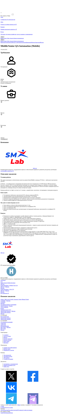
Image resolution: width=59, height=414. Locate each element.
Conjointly (3, 300)
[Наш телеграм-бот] (33, 403)
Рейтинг (33, 42)
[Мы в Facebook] (33, 381)
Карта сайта (6, 341)
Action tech (3, 323)
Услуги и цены (7, 336)
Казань (11, 306)
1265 (10, 405)
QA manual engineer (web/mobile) (8, 304)
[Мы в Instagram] (33, 392)
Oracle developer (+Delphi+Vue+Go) (9, 285)
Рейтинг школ (6, 349)
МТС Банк (3, 327)
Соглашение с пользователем (10, 364)
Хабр (2, 412)
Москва (7, 286)
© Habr (2, 406)
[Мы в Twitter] (11, 381)
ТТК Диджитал (4, 306)
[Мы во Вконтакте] (11, 392)
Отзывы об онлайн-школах (10, 347)
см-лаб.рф (3, 171)
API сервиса (6, 357)
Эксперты (23, 42)
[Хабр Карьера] (6, 14)
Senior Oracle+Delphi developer (8, 282)
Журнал (42, 42)
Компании (28, 42)
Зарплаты (37, 42)
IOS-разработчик (5, 316)
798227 (19, 405)
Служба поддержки (8, 359)
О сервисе (5, 334)
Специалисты (8, 42)
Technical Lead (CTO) (6, 309)
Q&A (4, 412)
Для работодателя (7, 356)
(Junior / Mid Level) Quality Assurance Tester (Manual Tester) (15, 299)
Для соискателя (7, 355)
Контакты (5, 342)
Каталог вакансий (7, 338)
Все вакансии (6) (9, 171)
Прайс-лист (6, 366)
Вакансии (3, 42)
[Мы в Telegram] (11, 403)
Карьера (8, 412)
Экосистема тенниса (6, 311)
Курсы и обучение (16, 42)
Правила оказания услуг (9, 365)
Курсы (11, 412)
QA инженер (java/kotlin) (7, 322)
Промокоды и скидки (8, 350)
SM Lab (35, 168)
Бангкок (8, 300)
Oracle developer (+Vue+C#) (7, 289)
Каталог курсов (7, 340)
